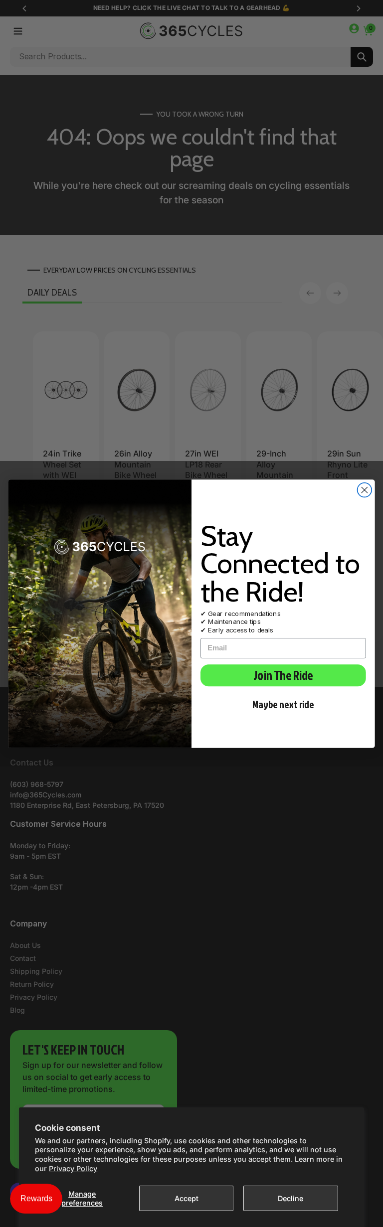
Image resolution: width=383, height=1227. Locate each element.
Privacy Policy (73, 1168)
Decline (290, 1198)
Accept (186, 1198)
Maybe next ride (283, 704)
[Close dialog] (365, 489)
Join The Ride (283, 675)
